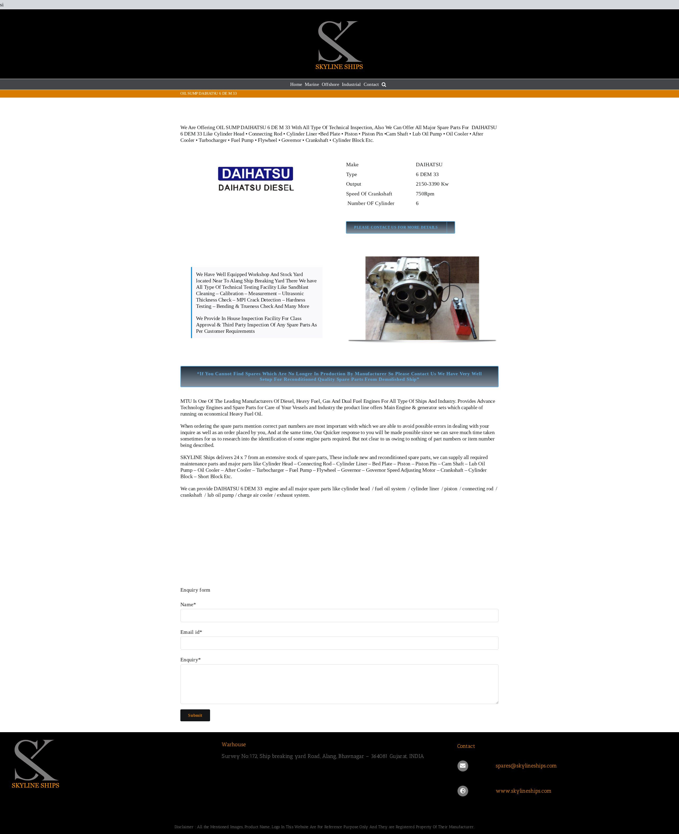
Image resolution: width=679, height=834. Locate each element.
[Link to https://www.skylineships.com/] (462, 791)
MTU (186, 401)
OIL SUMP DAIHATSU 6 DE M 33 (253, 127)
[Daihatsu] (257, 162)
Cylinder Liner (301, 134)
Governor (291, 140)
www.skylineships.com (524, 791)
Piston (351, 134)
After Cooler (238, 470)
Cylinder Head (229, 134)
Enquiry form (195, 590)
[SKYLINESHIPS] (35, 739)
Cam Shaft (397, 134)
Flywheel (268, 140)
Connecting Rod (265, 134)
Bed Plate (330, 134)
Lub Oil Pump (427, 134)
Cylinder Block (348, 140)
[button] (384, 84)
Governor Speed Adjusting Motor (401, 470)
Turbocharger (213, 140)
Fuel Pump (242, 140)
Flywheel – (328, 470)
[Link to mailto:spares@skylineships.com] (462, 765)
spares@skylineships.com (526, 765)
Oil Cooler (457, 134)
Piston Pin (372, 134)
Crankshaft (317, 140)
